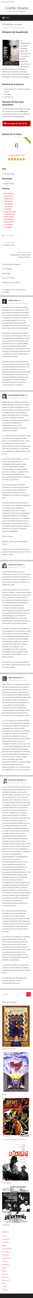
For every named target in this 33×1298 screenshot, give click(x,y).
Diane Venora (8, 201)
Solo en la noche (8, 278)
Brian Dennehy (9, 193)
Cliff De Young (8, 198)
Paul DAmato (8, 219)
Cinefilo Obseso (16, 8)
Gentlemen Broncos (9, 1049)
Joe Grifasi (7, 209)
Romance (5, 1277)
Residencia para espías (11, 282)
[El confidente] (16, 1180)
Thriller (4, 1287)
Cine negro (6, 1252)
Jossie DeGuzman (10, 211)
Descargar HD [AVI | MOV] (17, 124)
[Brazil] (16, 1092)
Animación (5, 1239)
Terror (4, 1283)
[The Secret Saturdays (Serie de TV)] (16, 1137)
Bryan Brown (8, 196)
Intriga (12, 235)
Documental (6, 1258)
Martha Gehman (9, 214)
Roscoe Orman (9, 222)
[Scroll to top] (29, 1294)
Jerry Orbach (8, 206)
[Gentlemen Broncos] (16, 1046)
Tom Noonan (8, 224)
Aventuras (5, 1242)
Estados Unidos (9, 174)
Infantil (4, 1268)
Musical (4, 1274)
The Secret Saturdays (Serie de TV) (14, 1139)
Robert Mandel (9, 183)
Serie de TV (6, 1280)
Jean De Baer (8, 204)
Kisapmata (5, 1225)
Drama (4, 1261)
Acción (7, 235)
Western (5, 1290)
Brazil (4, 1094)
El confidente (7, 269)
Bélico (4, 1245)
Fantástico (5, 1264)
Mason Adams (9, 217)
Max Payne (6, 273)
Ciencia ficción (7, 1249)
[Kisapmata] (16, 1222)
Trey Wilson (8, 227)
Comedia (5, 1255)
